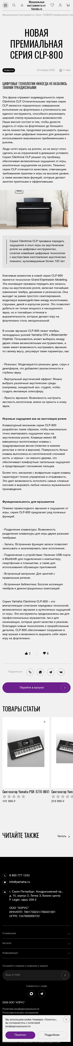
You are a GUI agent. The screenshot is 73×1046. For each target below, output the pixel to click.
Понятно (20, 1035)
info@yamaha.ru (19, 882)
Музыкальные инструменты (18, 15)
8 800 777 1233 (19, 875)
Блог (39, 15)
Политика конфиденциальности (20, 1009)
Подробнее (52, 1035)
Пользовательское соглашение (20, 1013)
